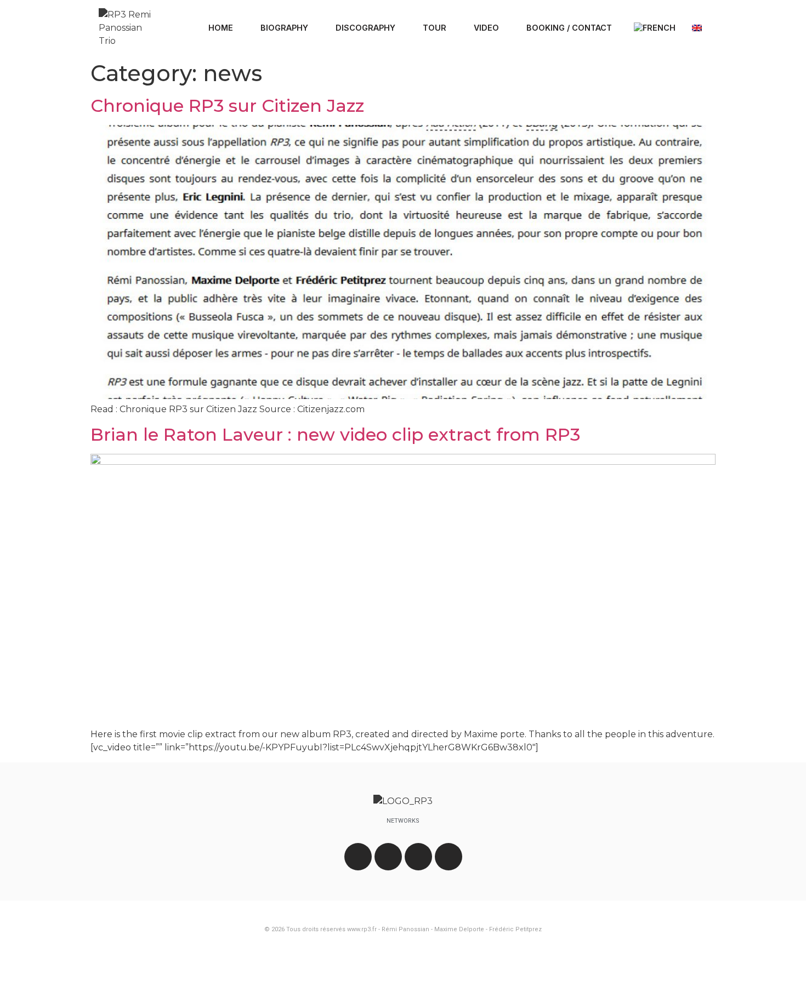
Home (220, 27)
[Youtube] (418, 856)
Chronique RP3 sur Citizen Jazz (227, 105)
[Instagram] (388, 856)
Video (486, 27)
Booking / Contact (569, 27)
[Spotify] (448, 856)
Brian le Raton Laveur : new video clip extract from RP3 (335, 434)
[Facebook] (358, 856)
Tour (434, 27)
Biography (284, 27)
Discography (365, 27)
